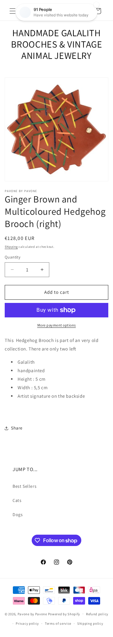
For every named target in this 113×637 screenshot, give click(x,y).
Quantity (12, 257)
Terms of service (58, 623)
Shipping (11, 247)
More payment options (56, 325)
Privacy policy (27, 623)
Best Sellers (24, 486)
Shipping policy (90, 623)
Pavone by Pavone (32, 613)
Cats (17, 500)
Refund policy (97, 614)
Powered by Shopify (64, 613)
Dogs (18, 514)
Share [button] (17, 428)
